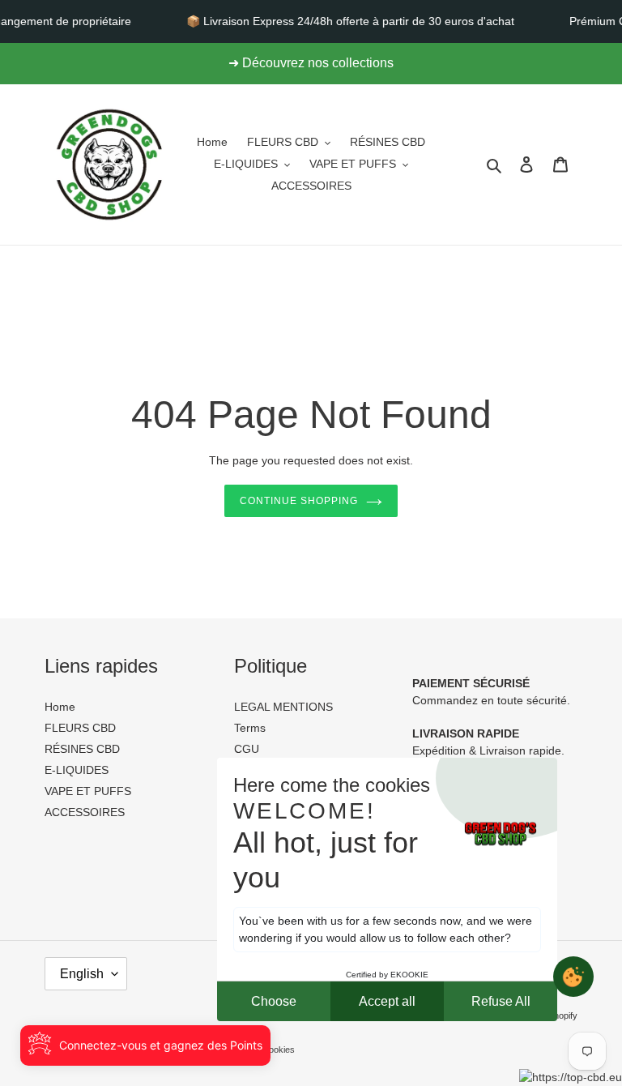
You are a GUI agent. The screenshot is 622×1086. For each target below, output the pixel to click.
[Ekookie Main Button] (573, 976)
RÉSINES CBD (82, 748)
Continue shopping (298, 501)
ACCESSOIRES (85, 812)
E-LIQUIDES (77, 769)
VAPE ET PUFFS (88, 791)
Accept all (387, 1001)
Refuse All (500, 1001)
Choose (273, 1001)
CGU (246, 748)
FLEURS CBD (80, 727)
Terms (250, 727)
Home (60, 706)
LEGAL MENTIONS (283, 706)
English (82, 974)
